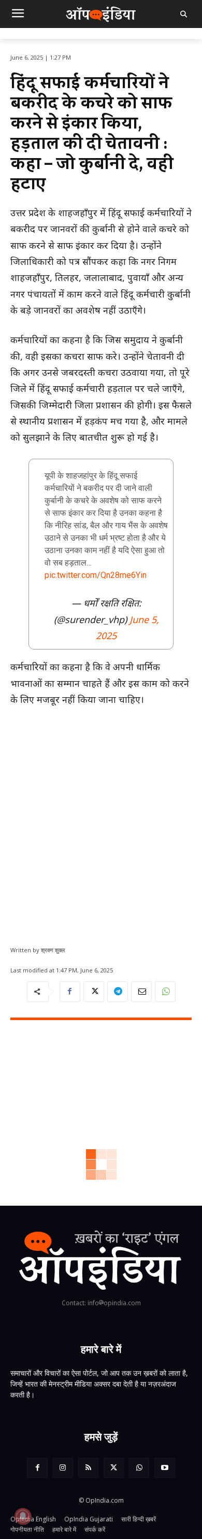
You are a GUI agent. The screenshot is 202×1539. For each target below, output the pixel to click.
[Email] (141, 991)
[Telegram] (117, 991)
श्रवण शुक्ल (53, 950)
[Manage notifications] (23, 1516)
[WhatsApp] (165, 991)
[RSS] (88, 1468)
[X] (93, 991)
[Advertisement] (101, 822)
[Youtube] (164, 1468)
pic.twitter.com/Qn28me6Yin (96, 575)
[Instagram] (63, 1468)
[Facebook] (70, 991)
